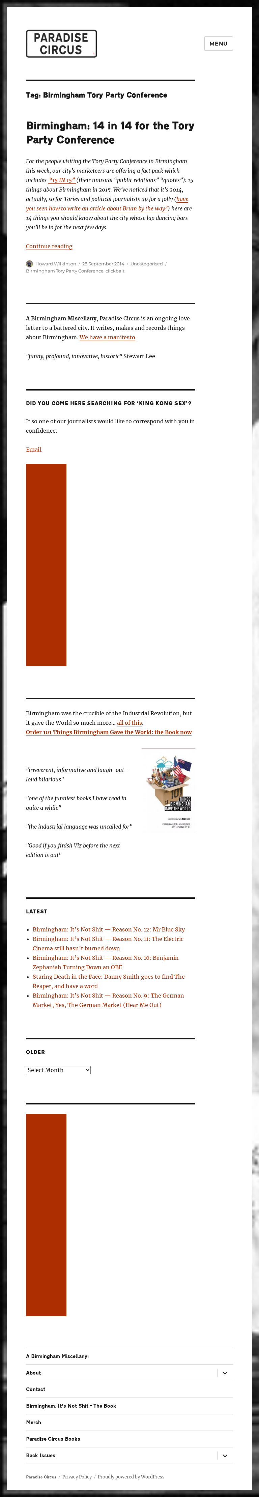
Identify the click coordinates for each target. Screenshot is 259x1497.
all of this (129, 722)
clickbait (115, 271)
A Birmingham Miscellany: (57, 1356)
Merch (33, 1422)
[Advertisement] (47, 565)
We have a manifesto (107, 337)
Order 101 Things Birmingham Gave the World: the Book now (109, 732)
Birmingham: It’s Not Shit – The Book (71, 1406)
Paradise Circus (41, 1477)
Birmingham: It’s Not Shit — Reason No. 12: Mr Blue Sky (109, 929)
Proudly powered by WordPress (131, 1477)
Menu (218, 43)
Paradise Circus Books (53, 1439)
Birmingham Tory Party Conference (65, 271)
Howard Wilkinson (55, 263)
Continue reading (49, 246)
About (33, 1373)
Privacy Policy (77, 1477)
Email (33, 449)
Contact (35, 1389)
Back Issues (40, 1455)
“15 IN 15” (62, 180)
